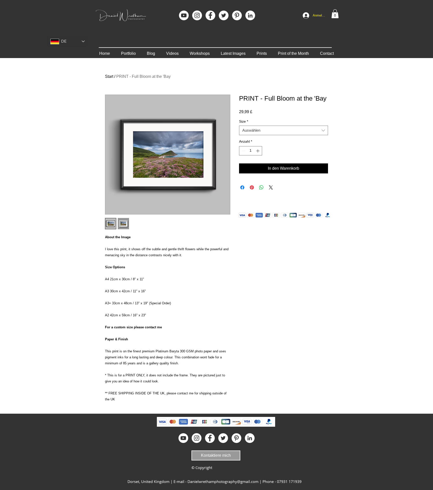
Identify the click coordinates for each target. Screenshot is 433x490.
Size (243, 121)
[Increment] (258, 150)
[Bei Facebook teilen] (242, 187)
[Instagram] (197, 15)
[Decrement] (243, 150)
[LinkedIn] (250, 15)
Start (109, 76)
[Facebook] (210, 15)
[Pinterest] (237, 15)
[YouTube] (184, 15)
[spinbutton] (250, 150)
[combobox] (283, 130)
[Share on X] (271, 187)
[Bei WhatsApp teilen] (261, 187)
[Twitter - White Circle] (224, 15)
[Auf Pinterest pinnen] (252, 187)
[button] (335, 13)
